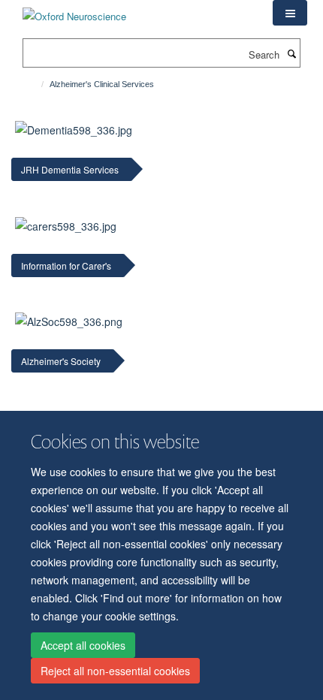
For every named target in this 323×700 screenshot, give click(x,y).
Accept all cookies (83, 645)
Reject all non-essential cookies (115, 670)
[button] (290, 13)
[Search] (291, 53)
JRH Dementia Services (70, 169)
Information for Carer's (66, 265)
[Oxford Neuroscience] (74, 11)
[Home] (36, 84)
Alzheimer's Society (61, 361)
